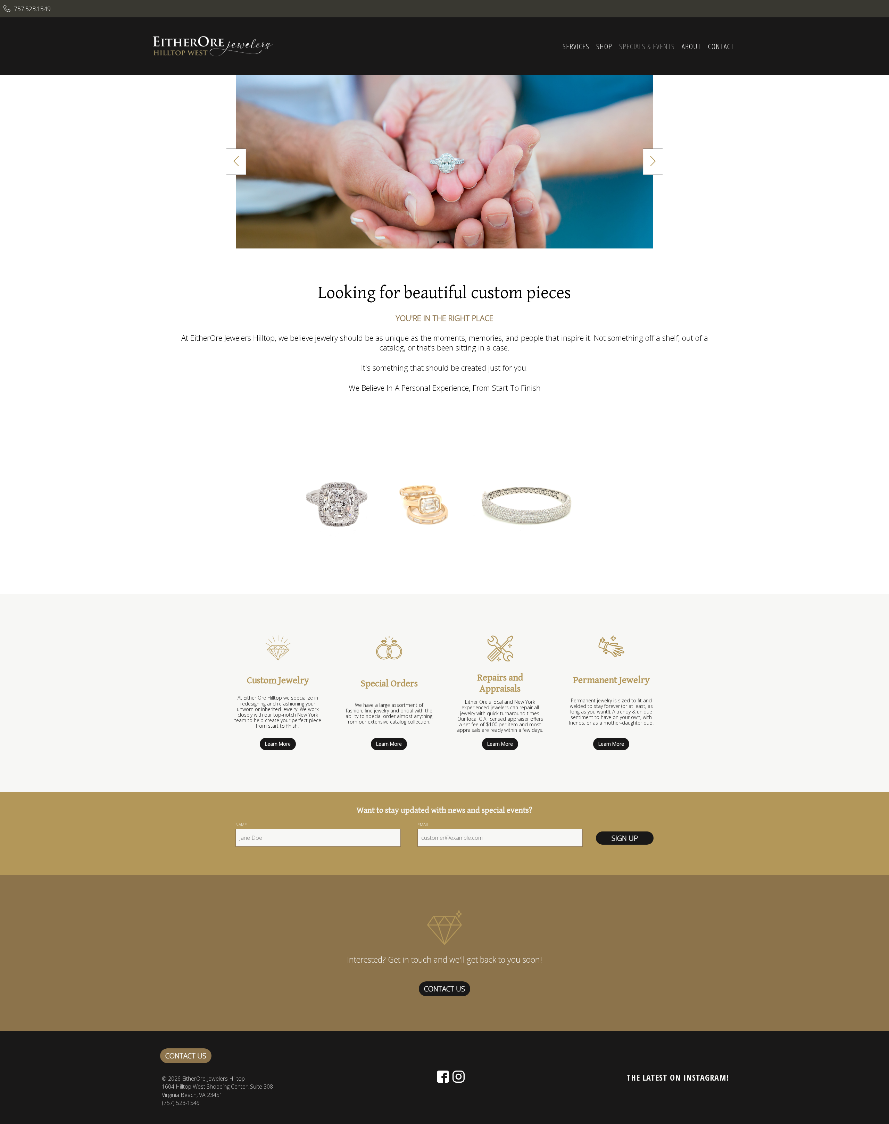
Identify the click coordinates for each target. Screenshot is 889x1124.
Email (423, 825)
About (691, 46)
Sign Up (625, 838)
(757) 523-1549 (181, 1103)
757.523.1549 (32, 8)
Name (241, 825)
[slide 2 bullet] (444, 241)
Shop (604, 46)
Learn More (278, 744)
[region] (444, 161)
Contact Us (444, 989)
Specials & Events (647, 46)
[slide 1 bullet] (438, 241)
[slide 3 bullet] (451, 241)
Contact (721, 46)
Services (576, 46)
